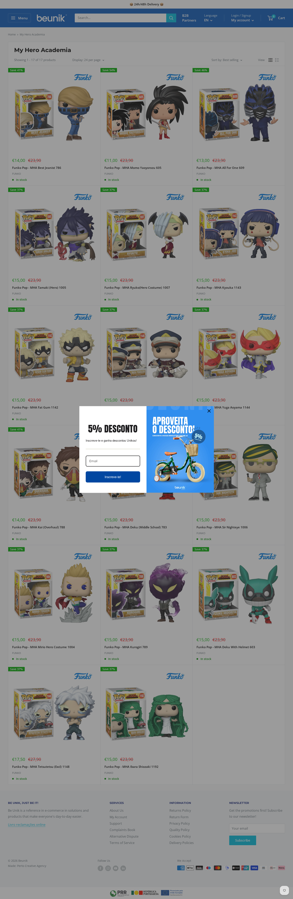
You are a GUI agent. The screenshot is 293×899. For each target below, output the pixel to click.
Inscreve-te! (113, 477)
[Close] (209, 411)
